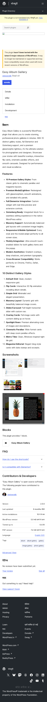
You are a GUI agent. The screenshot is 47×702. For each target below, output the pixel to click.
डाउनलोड (7, 82)
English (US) (40, 535)
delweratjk (7, 76)
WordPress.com (10, 645)
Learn (4, 624)
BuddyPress (9, 658)
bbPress (7, 654)
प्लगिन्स (27, 612)
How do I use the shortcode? (15, 459)
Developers (7, 633)
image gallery (27, 546)
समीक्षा (7, 98)
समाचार (5, 608)
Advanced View (9, 552)
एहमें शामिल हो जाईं (31, 624)
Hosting (5, 612)
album (23, 541)
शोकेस (27, 604)
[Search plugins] (28, 27)
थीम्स (26, 608)
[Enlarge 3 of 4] (19, 381)
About (5, 604)
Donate (29, 633)
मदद (6, 117)
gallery (41, 541)
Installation (10, 104)
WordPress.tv (9, 637)
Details (8, 91)
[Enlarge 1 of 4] (19, 362)
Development (11, 110)
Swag (28, 637)
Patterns (28, 617)
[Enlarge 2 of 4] (41, 362)
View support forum (11, 589)
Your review (7, 571)
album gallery (32, 541)
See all (42, 571)
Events (28, 629)
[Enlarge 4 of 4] (41, 396)
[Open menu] (43, 3)
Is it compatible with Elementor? (16, 467)
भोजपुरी (10, 669)
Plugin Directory (8, 11)
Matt (5, 649)
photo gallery (39, 546)
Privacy (5, 617)
